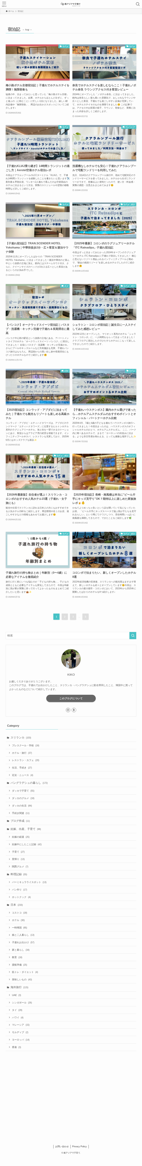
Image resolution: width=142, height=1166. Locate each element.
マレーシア (20, 1024)
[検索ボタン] (138, 4)
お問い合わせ (62, 1146)
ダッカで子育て (23, 790)
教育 (17, 957)
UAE (16, 995)
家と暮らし (20, 949)
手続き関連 (20, 813)
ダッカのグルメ (23, 798)
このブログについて (71, 698)
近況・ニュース (22, 775)
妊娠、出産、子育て (26, 828)
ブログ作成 (20, 820)
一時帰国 (19, 927)
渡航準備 (19, 964)
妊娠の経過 (20, 836)
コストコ (19, 912)
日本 (17, 904)
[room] (74, 710)
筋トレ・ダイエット (25, 972)
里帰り (18, 859)
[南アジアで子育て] (71, 4)
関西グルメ (20, 866)
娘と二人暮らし (23, 934)
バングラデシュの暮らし (29, 782)
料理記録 (19, 874)
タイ (17, 1010)
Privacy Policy (79, 1146)
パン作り (19, 889)
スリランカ (21, 737)
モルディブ (20, 1032)
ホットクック (21, 897)
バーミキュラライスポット (29, 882)
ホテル (18, 920)
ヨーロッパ (20, 1039)
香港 (16, 1047)
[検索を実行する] (132, 635)
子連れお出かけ (23, 942)
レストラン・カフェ (25, 760)
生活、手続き (22, 767)
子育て (18, 851)
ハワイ (17, 1017)
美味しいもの (22, 979)
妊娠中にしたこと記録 (27, 844)
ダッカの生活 (22, 805)
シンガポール (22, 1002)
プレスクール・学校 (25, 745)
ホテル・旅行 (22, 752)
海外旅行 (19, 987)
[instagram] (68, 710)
